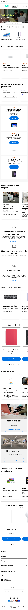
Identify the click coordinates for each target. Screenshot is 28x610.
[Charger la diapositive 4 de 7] (14, 23)
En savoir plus (13, 241)
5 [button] (18, 364)
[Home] (8, 6)
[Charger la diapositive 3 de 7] (12, 23)
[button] (2, 6)
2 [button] (12, 364)
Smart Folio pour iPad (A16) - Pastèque (11, 350)
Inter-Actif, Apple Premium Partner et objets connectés (16, 607)
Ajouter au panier (11, 538)
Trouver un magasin (14, 460)
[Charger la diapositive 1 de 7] (9, 23)
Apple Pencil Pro (11, 529)
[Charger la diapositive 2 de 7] (11, 23)
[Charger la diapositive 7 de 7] (19, 23)
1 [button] (9, 364)
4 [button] (16, 364)
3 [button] (14, 364)
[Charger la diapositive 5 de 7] (16, 23)
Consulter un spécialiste (14, 429)
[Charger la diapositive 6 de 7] (17, 23)
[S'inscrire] (22, 591)
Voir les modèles (11, 359)
